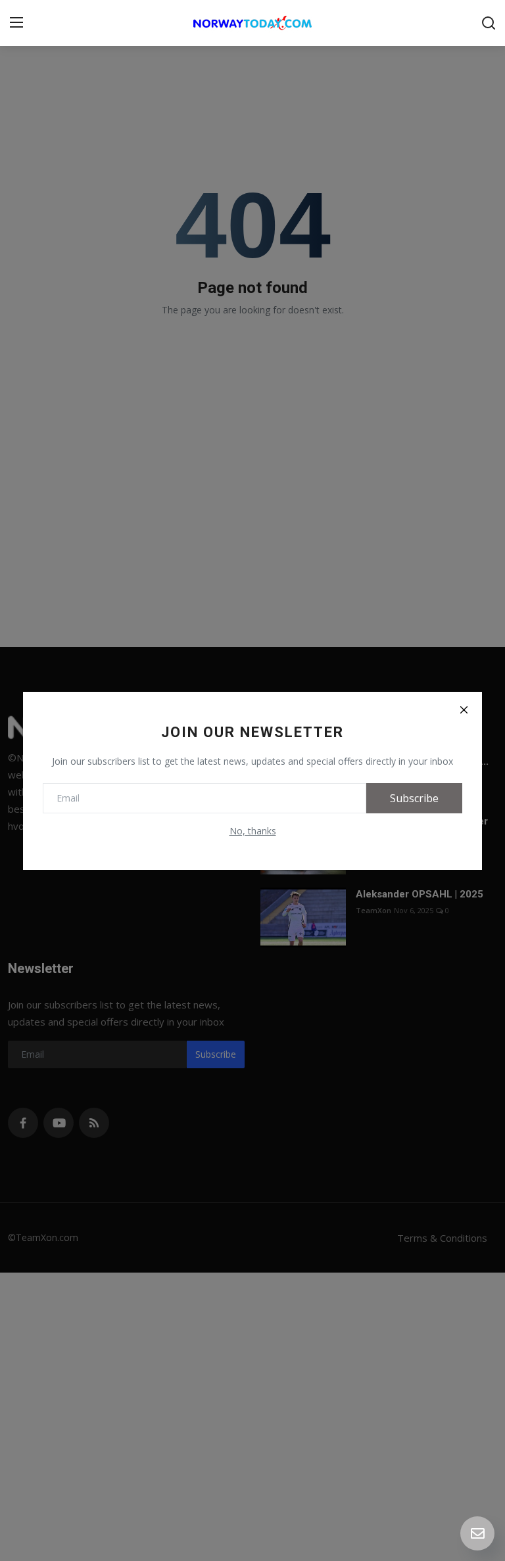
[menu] (16, 23)
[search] (488, 23)
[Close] (463, 710)
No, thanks (252, 831)
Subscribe (414, 798)
